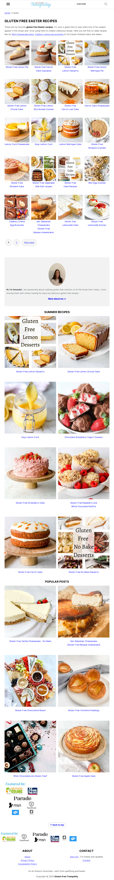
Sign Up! (74, 857)
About (28, 857)
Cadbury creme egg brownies (49, 34)
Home (7, 13)
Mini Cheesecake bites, (23, 34)
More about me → (57, 298)
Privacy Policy (27, 860)
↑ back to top (57, 825)
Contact (86, 860)
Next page (29, 242)
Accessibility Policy (27, 864)
